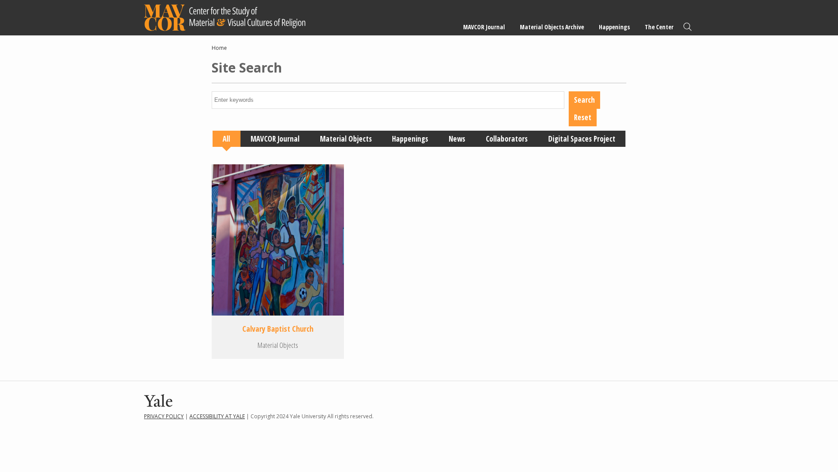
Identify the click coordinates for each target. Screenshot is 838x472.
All (226, 139)
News (457, 139)
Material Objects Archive (552, 27)
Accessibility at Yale (217, 416)
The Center (659, 27)
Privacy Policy (164, 416)
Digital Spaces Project (581, 139)
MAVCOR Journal (484, 27)
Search (687, 26)
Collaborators (507, 139)
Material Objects (346, 139)
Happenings (614, 27)
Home (219, 48)
